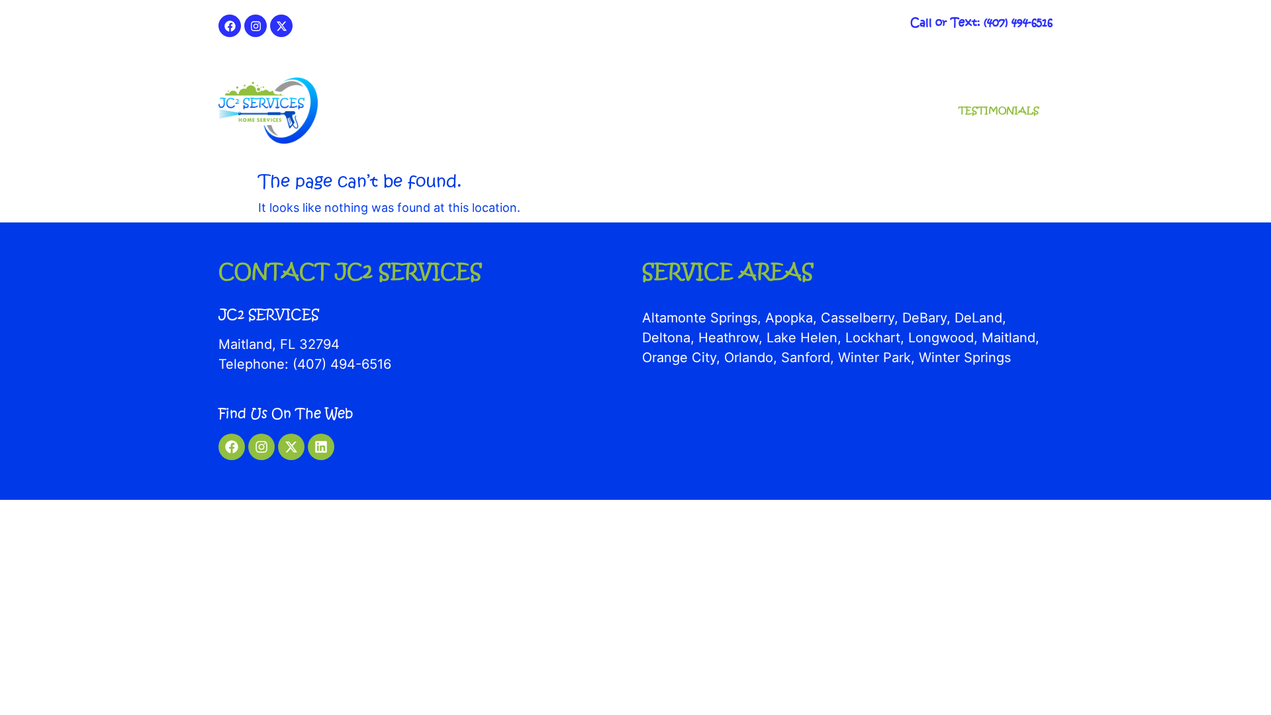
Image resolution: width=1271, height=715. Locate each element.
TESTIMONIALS (999, 110)
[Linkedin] (321, 447)
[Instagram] (255, 26)
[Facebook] (229, 26)
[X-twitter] (281, 26)
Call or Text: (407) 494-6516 (981, 22)
